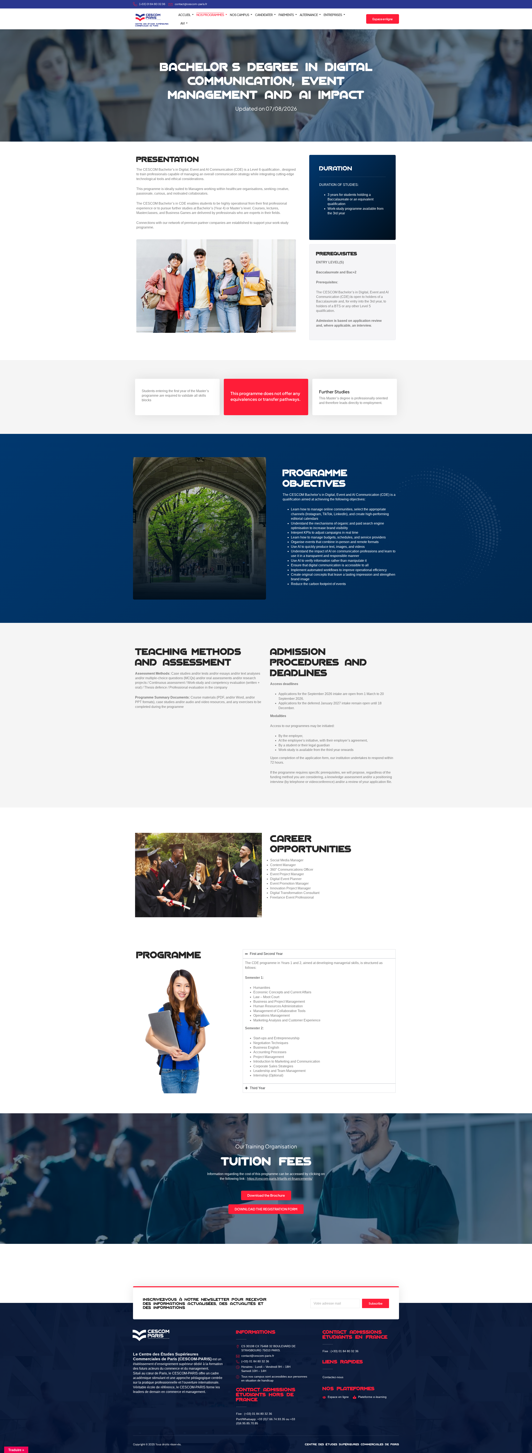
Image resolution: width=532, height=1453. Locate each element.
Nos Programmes (210, 15)
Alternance (309, 15)
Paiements (286, 15)
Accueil (184, 15)
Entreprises (333, 15)
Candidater (264, 15)
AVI (182, 23)
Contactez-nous (333, 1377)
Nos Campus (239, 15)
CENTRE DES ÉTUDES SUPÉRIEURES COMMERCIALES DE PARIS (152, 25)
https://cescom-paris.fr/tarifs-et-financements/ (279, 1178)
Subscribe (376, 1303)
